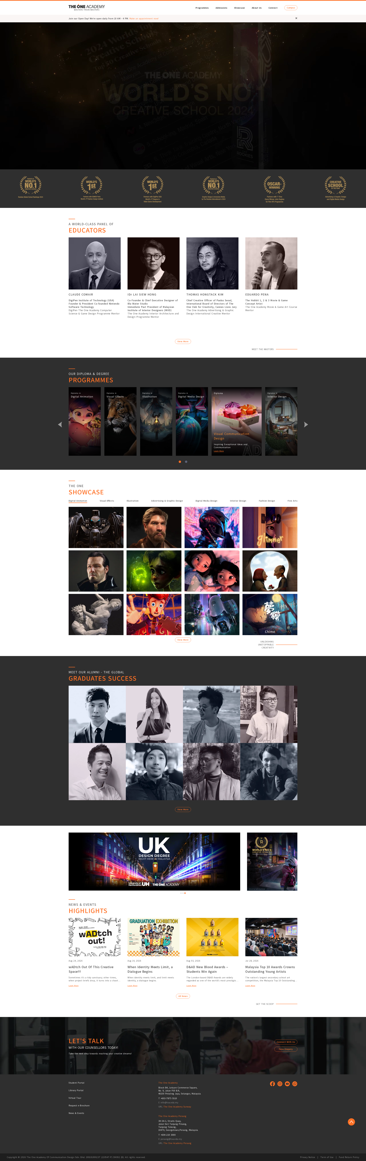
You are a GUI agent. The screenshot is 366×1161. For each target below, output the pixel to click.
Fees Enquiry (286, 1049)
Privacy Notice (307, 1157)
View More (183, 341)
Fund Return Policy (349, 1157)
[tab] (181, 893)
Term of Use (327, 1157)
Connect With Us (286, 1041)
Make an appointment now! (144, 18)
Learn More (219, 451)
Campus (291, 7)
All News (183, 996)
